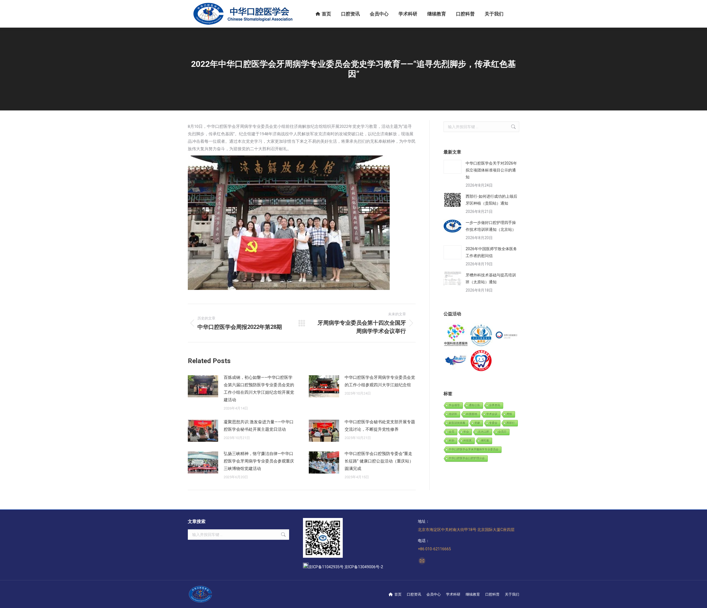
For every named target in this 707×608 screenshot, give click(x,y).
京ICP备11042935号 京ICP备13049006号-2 (345, 567)
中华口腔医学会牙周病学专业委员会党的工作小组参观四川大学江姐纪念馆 (380, 381)
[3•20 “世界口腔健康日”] (506, 335)
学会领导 (454, 405)
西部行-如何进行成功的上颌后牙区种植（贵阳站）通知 (491, 199)
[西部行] (456, 360)
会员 (451, 431)
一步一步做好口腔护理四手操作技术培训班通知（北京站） (491, 226)
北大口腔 (483, 431)
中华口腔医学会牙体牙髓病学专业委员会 (473, 449)
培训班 (453, 414)
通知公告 (474, 405)
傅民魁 (485, 440)
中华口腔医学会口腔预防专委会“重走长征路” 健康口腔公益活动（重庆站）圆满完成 (379, 461)
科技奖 (467, 440)
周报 (509, 414)
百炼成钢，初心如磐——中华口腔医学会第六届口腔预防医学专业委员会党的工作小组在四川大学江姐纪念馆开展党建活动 (259, 388)
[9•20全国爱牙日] (481, 360)
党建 (477, 422)
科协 (451, 440)
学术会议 (491, 414)
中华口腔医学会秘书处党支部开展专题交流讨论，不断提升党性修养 (380, 425)
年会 (466, 431)
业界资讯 (494, 405)
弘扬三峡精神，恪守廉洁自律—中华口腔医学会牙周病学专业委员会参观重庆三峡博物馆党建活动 (259, 461)
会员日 (502, 431)
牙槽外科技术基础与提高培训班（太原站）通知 (491, 278)
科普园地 (471, 414)
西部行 (510, 422)
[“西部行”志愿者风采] (456, 335)
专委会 (493, 422)
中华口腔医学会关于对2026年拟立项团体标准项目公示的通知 (491, 170)
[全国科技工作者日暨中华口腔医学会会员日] (481, 335)
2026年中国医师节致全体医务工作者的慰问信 (491, 252)
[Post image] (203, 386)
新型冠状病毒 (457, 422)
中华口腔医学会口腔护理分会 (467, 458)
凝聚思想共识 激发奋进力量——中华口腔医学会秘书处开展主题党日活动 (259, 425)
